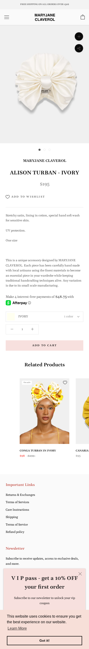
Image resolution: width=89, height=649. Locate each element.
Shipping (12, 517)
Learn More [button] (17, 628)
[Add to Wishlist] (65, 382)
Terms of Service (17, 525)
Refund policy (15, 532)
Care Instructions (17, 510)
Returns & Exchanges (20, 495)
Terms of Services (17, 502)
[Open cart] (83, 17)
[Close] (80, 574)
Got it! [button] (44, 640)
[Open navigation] (6, 17)
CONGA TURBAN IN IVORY (38, 450)
